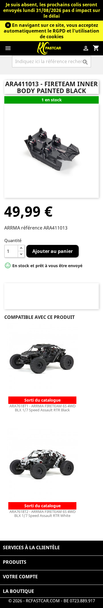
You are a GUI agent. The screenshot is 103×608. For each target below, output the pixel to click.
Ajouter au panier (52, 251)
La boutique (18, 591)
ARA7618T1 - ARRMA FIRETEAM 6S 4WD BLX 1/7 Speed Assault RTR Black (42, 408)
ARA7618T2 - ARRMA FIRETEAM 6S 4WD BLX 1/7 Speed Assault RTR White (42, 514)
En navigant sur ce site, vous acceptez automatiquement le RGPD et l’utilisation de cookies (51, 31)
